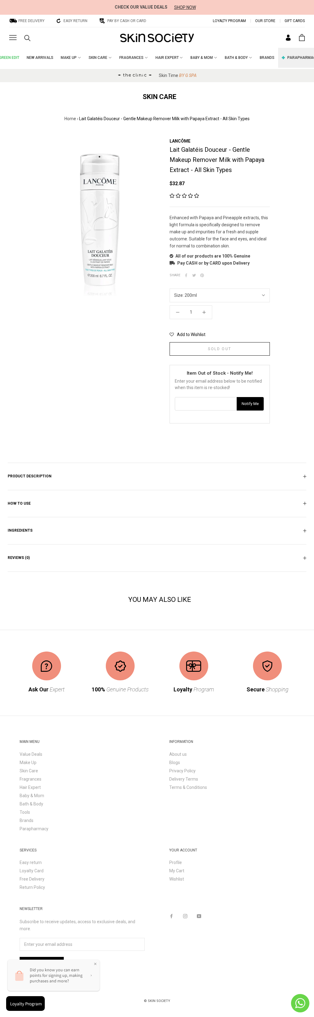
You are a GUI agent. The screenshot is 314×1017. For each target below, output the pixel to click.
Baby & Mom (32, 795)
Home (70, 118)
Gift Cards (295, 21)
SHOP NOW (185, 7)
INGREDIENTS (20, 530)
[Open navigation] (13, 37)
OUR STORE (265, 21)
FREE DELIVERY (31, 21)
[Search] (27, 37)
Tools (25, 812)
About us (178, 754)
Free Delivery (32, 879)
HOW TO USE (19, 503)
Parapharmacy (34, 828)
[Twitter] (194, 275)
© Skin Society (157, 1001)
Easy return (31, 862)
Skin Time (178, 75)
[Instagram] (185, 915)
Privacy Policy (182, 770)
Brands (26, 820)
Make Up (28, 762)
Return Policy (32, 887)
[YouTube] (199, 915)
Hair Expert (30, 787)
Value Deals (31, 754)
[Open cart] (302, 37)
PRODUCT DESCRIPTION (30, 476)
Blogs (174, 762)
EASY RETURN (75, 21)
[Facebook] (186, 275)
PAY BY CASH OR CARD (126, 21)
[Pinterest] (202, 275)
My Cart (176, 870)
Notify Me (250, 403)
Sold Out (219, 349)
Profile (175, 862)
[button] (184, 195)
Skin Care (29, 770)
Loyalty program (229, 21)
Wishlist (176, 879)
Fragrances (30, 779)
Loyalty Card (32, 870)
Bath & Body (31, 803)
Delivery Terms (183, 779)
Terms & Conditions (188, 787)
